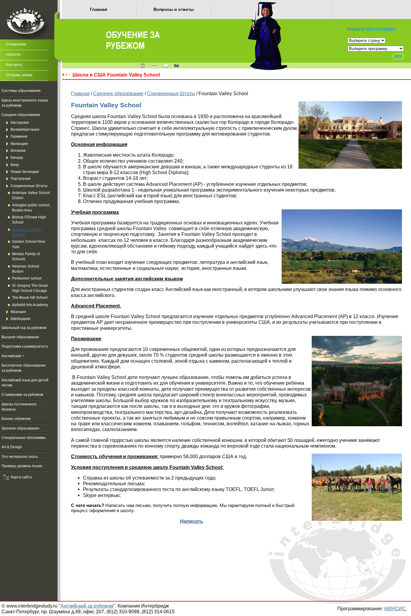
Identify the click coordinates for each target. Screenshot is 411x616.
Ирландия (19, 143)
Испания (18, 150)
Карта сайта (20, 477)
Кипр (15, 165)
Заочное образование (20, 428)
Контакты (14, 65)
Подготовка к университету (25, 346)
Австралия (20, 122)
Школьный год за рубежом (24, 328)
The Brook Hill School (30, 297)
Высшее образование (20, 337)
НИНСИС (395, 608)
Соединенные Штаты (29, 186)
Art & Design (12, 447)
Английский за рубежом (86, 605)
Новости (13, 54)
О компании (16, 44)
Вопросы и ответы (173, 9)
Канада (17, 157)
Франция (18, 312)
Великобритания (25, 129)
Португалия (21, 178)
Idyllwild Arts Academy (30, 305)
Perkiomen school (27, 278)
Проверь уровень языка (22, 466)
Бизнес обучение (16, 419)
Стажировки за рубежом (22, 394)
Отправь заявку (19, 75)
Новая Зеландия (25, 172)
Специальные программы (24, 437)
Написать (191, 521)
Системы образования (21, 90)
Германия (19, 136)
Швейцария (20, 319)
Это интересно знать (20, 456)
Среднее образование (21, 115)
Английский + (13, 356)
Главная (98, 9)
